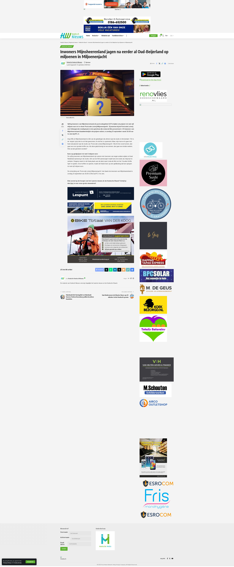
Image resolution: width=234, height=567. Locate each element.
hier (72, 183)
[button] (30, 561)
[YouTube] (172, 558)
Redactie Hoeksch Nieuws (74, 62)
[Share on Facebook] (156, 63)
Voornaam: (64, 532)
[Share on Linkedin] (115, 270)
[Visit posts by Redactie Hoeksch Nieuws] (62, 278)
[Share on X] (159, 63)
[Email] (124, 270)
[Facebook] (131, 278)
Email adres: (62, 543)
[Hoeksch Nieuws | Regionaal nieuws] (71, 35)
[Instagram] (133, 278)
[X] (170, 558)
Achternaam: (64, 537)
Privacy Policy (7, 562)
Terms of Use (17, 562)
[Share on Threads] (119, 270)
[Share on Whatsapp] (111, 270)
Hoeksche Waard (67, 46)
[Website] (129, 278)
